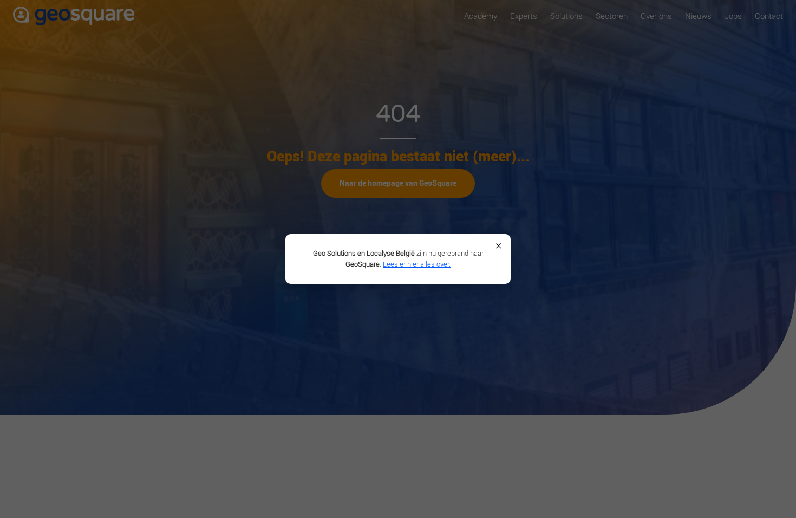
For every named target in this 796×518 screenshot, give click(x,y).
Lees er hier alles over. (417, 264)
